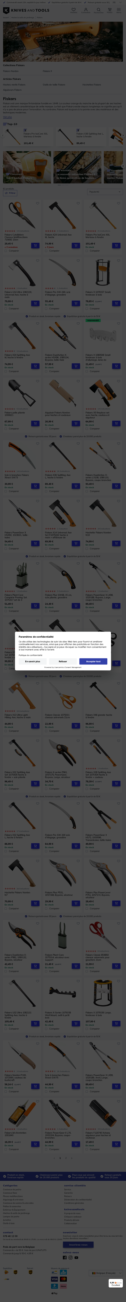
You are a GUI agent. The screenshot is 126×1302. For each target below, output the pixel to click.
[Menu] (121, 1281)
